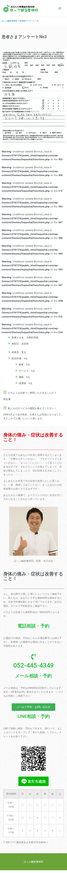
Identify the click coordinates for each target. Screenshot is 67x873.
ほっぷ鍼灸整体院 (9, 20)
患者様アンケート (27, 20)
